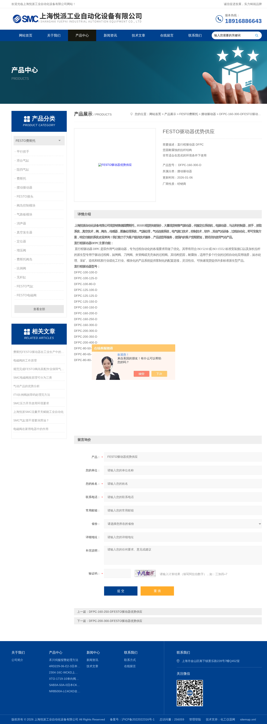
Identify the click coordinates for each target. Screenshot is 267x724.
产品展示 (170, 114)
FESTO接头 (25, 196)
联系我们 (195, 35)
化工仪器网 (227, 719)
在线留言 (167, 35)
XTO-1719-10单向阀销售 (65, 678)
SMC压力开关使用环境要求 (31, 403)
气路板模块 (24, 214)
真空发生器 (24, 232)
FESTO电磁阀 (27, 295)
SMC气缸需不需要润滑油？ (31, 420)
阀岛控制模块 (26, 205)
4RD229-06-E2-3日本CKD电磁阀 (65, 666)
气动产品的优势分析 (26, 386)
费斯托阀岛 (24, 259)
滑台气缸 (23, 160)
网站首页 (25, 35)
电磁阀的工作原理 (25, 360)
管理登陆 (195, 719)
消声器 (21, 223)
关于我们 (53, 35)
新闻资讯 (110, 35)
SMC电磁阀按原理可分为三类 (32, 377)
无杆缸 (21, 277)
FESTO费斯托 (25, 140)
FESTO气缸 (25, 286)
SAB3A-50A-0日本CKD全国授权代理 (65, 685)
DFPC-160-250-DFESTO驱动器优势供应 (115, 611)
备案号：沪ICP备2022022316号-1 (132, 719)
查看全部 (39, 309)
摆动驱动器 (24, 187)
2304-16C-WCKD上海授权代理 (65, 672)
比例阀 (21, 268)
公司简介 (17, 660)
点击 (59, 140)
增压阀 (21, 250)
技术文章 (138, 35)
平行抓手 (23, 151)
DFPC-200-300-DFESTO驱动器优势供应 (115, 621)
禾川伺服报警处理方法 (63, 660)
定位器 (21, 241)
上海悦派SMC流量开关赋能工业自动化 (38, 411)
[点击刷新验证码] (145, 573)
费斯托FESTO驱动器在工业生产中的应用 (39, 352)
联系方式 (130, 660)
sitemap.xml (248, 719)
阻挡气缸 (23, 169)
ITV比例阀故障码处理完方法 (31, 394)
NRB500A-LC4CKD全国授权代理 (65, 691)
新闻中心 (93, 652)
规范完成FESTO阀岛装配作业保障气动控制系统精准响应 (39, 369)
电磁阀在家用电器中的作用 (30, 429)
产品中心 (82, 35)
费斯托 (21, 178)
